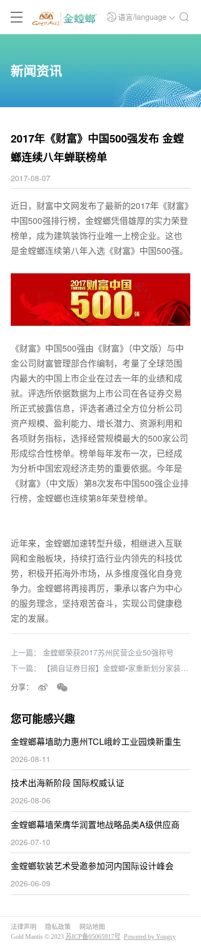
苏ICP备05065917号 (93, 936)
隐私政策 (58, 927)
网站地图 (92, 927)
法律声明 (23, 927)
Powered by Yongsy (150, 936)
